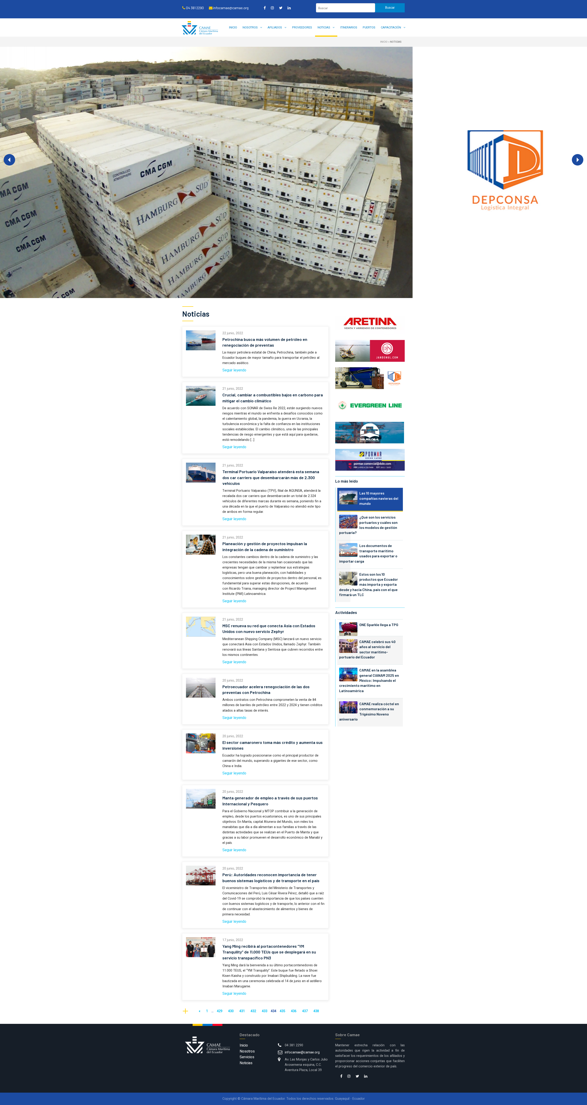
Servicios (247, 1057)
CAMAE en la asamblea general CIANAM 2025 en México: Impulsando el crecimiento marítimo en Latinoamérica (369, 680)
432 (253, 1011)
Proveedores (302, 27)
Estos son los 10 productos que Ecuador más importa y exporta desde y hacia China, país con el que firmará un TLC (368, 584)
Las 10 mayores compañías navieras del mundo (378, 498)
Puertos (369, 27)
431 (242, 1011)
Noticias (324, 27)
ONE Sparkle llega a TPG (378, 624)
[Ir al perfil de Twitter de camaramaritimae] (280, 7)
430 (231, 1011)
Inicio (233, 27)
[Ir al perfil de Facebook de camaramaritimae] (265, 7)
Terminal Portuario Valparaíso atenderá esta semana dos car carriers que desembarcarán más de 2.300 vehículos (270, 477)
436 (293, 1011)
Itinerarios (348, 27)
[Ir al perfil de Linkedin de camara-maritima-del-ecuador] (289, 7)
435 (282, 1011)
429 (219, 1011)
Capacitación (391, 27)
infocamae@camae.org (302, 1052)
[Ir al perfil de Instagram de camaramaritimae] (272, 7)
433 (264, 1011)
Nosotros (250, 27)
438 (316, 1011)
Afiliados (275, 27)
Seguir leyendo (234, 370)
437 (305, 1011)
